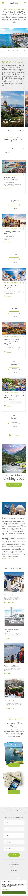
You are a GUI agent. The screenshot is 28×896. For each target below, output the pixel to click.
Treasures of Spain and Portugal (14, 396)
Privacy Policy (14, 870)
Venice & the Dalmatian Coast (11, 178)
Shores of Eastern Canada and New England (11, 341)
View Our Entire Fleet (8, 558)
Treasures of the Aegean (11, 286)
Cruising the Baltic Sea (12, 232)
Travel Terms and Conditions (14, 878)
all (16, 435)
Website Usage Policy (14, 874)
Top (2, 51)
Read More (7, 602)
